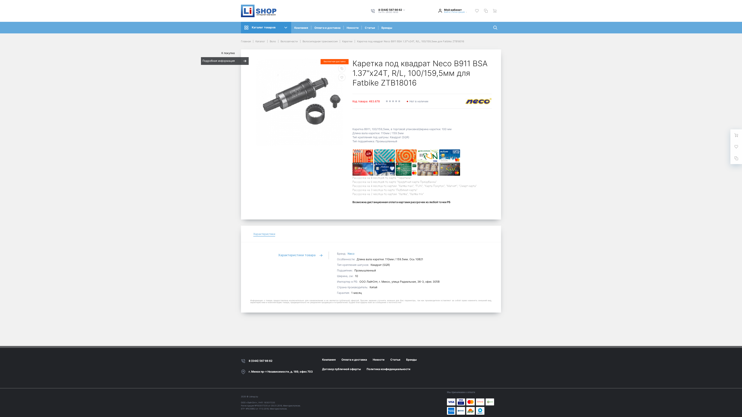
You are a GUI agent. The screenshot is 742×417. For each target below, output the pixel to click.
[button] (391, 9)
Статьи (370, 27)
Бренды (386, 27)
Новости (353, 27)
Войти (447, 12)
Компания (301, 27)
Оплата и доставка (327, 27)
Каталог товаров (264, 27)
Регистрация (458, 12)
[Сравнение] (486, 11)
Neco (351, 253)
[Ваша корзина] (494, 11)
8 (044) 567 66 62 (260, 360)
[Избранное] (477, 11)
